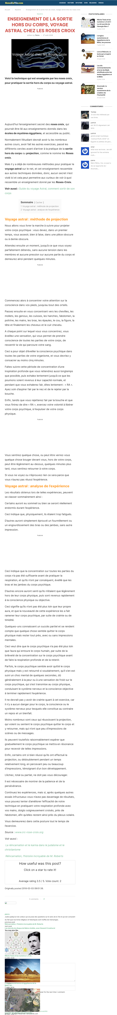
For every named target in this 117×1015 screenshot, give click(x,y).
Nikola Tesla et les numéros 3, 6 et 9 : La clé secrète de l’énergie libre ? (104, 23)
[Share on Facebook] (47, 899)
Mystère (18, 10)
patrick (93, 123)
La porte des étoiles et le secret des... (19, 1013)
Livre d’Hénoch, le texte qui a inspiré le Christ (104, 54)
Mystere (79, 3)
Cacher (39, 202)
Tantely (93, 112)
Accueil (7, 10)
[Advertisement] (40, 106)
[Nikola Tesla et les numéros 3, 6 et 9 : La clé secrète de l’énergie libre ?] (22, 943)
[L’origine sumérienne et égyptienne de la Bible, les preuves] (22, 970)
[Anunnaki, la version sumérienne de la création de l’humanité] (88, 89)
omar (92, 147)
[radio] (31, 875)
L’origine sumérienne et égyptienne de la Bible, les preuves (104, 39)
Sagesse (62, 3)
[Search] (111, 3)
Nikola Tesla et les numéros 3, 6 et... (18, 956)
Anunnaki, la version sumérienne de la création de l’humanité (103, 90)
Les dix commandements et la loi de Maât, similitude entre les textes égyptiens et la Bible (104, 71)
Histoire (71, 3)
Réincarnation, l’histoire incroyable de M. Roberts (34, 856)
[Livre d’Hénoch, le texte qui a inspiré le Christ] (88, 55)
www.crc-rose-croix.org (29, 832)
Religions (93, 3)
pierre (37, 35)
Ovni (86, 3)
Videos (101, 3)
